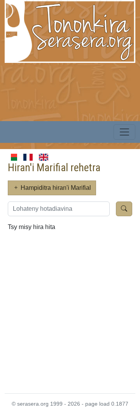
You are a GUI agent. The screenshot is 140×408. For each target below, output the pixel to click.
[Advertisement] (70, 311)
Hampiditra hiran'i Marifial (55, 187)
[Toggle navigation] (124, 132)
